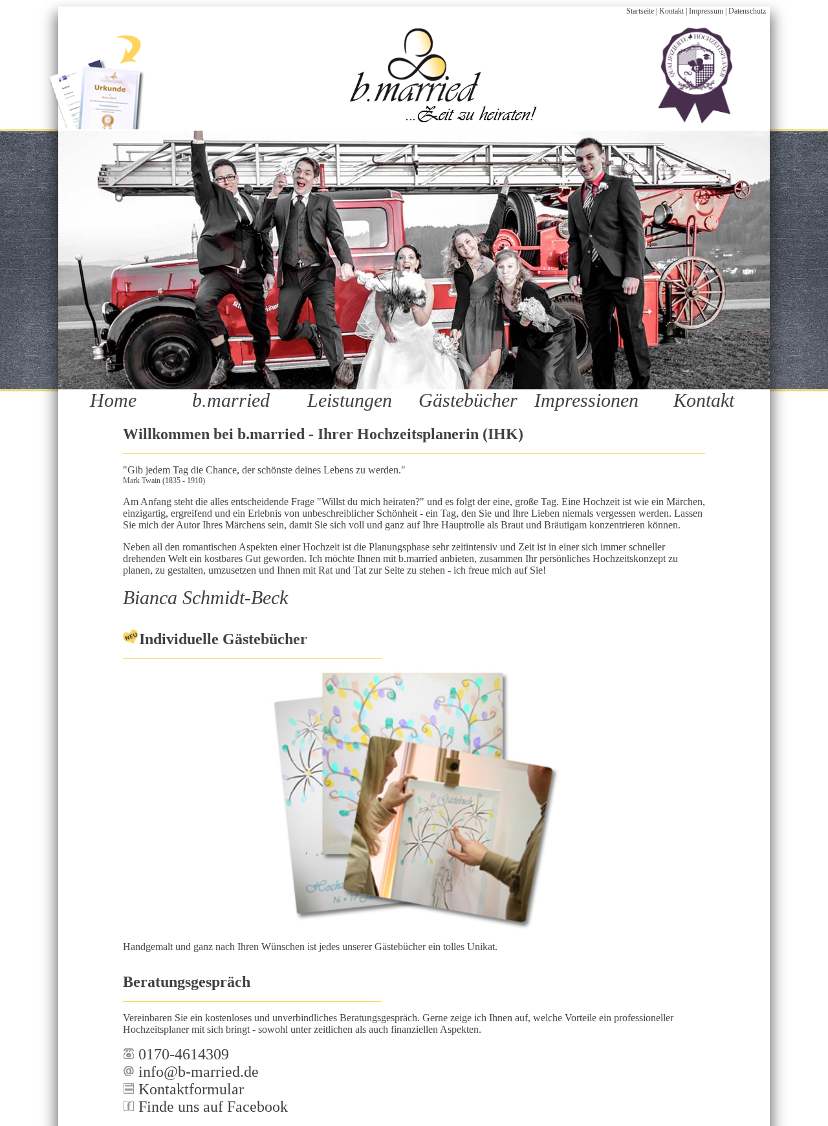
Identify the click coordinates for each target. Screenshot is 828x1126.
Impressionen (586, 400)
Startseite (640, 11)
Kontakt (671, 11)
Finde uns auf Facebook (211, 1106)
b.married (231, 400)
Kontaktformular (189, 1089)
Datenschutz (747, 11)
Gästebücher (468, 400)
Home (113, 400)
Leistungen (349, 400)
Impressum (706, 11)
